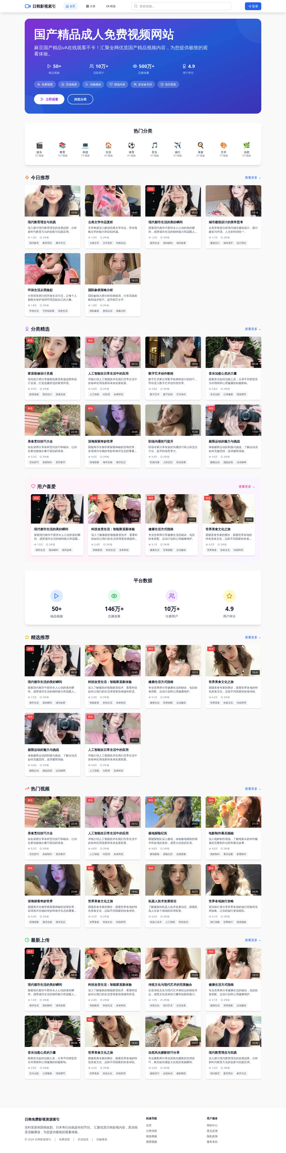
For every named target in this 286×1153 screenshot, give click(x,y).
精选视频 (151, 1136)
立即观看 (52, 99)
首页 (149, 1125)
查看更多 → (253, 177)
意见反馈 (212, 1131)
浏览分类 (80, 99)
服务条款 (212, 1141)
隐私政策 (212, 1136)
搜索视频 (151, 1141)
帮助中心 (212, 1125)
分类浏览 (151, 1131)
